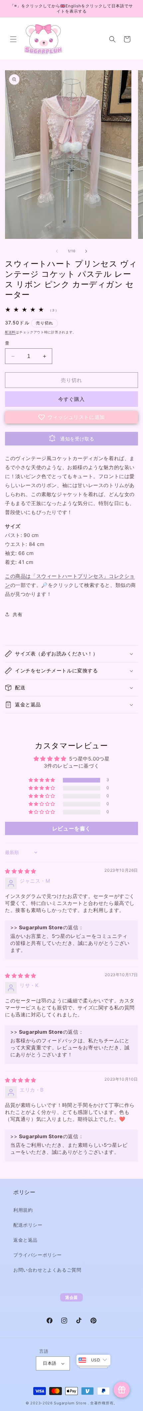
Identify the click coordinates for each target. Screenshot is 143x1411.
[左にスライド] (57, 251)
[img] (20, 871)
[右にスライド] (86, 251)
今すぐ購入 (71, 399)
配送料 (10, 332)
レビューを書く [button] (71, 828)
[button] (13, 39)
